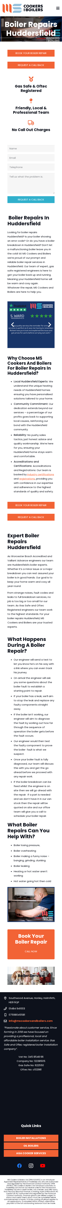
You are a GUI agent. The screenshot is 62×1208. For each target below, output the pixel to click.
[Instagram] (31, 1166)
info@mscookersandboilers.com (31, 1021)
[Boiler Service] (31, 976)
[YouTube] (42, 1166)
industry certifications (40, 474)
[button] (58, 8)
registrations (27, 478)
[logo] (22, 8)
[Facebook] (19, 1166)
